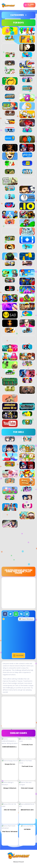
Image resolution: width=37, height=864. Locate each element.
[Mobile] (27, 242)
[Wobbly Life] (27, 415)
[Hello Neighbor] (10, 198)
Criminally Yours (27, 745)
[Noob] (27, 259)
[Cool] (27, 109)
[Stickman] (27, 348)
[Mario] (27, 226)
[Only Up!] (10, 265)
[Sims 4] (10, 510)
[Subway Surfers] (27, 359)
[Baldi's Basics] (10, 56)
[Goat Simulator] (27, 173)
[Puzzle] (27, 292)
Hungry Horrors (10, 764)
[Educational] (27, 460)
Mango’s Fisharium (9, 788)
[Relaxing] (10, 309)
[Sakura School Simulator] (27, 499)
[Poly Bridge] (10, 281)
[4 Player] (27, 34)
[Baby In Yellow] (27, 50)
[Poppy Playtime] (27, 284)
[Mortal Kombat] (10, 248)
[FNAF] (10, 150)
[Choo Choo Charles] (10, 89)
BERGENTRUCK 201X (27, 810)
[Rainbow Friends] (10, 301)
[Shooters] (10, 332)
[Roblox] (27, 309)
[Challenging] (10, 84)
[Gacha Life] (10, 476)
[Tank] (10, 373)
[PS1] (10, 290)
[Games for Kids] (27, 476)
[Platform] (27, 276)
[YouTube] (10, 426)
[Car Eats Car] (27, 67)
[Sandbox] (27, 315)
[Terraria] (10, 384)
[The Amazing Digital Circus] (27, 382)
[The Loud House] (10, 401)
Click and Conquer (27, 788)
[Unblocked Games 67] (27, 409)
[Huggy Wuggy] (10, 206)
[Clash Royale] (10, 98)
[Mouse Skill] (10, 259)
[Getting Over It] (10, 173)
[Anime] (10, 440)
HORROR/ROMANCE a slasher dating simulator (17, 747)
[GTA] (10, 184)
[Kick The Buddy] (10, 223)
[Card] (10, 73)
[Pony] (27, 490)
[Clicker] (27, 100)
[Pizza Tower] (27, 265)
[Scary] (10, 326)
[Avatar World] (27, 440)
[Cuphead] (27, 117)
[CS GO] (10, 114)
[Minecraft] (10, 240)
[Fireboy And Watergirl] (27, 142)
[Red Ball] (27, 301)
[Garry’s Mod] (27, 156)
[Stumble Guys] (10, 359)
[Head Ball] (27, 192)
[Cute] (27, 451)
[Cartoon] (27, 75)
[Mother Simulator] (10, 482)
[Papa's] (27, 485)
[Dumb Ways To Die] (10, 131)
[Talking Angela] (27, 507)
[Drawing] (10, 460)
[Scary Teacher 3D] (27, 326)
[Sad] (10, 317)
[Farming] (10, 465)
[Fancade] (10, 139)
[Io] (27, 209)
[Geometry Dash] (27, 165)
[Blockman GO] (27, 56)
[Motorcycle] (27, 248)
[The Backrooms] (10, 390)
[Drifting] (10, 123)
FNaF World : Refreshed (9, 832)
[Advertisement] (18, 548)
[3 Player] (10, 34)
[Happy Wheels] (10, 190)
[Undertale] (10, 418)
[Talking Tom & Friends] (27, 365)
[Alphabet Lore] (27, 42)
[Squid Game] (10, 351)
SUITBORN (27, 829)
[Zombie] (27, 423)
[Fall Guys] (27, 131)
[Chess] (27, 81)
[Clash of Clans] (27, 89)
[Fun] (10, 159)
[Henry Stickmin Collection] (27, 201)
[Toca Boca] (27, 518)
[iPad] (10, 217)
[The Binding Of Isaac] (27, 393)
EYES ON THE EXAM (10, 810)
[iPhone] (27, 217)
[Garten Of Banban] (10, 165)
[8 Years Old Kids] (10, 39)
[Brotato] (10, 64)
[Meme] (27, 234)
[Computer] (10, 109)
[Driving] (27, 125)
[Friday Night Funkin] (27, 150)
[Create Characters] (10, 451)
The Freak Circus (27, 766)
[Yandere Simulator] (10, 526)
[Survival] (10, 368)
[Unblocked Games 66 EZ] (10, 409)
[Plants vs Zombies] (10, 276)
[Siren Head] (27, 332)
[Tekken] (27, 376)
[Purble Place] (10, 499)
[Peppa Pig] (10, 493)
